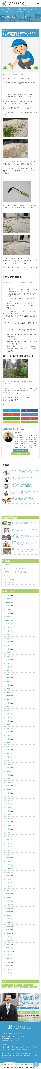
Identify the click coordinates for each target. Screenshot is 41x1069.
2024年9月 (8, 678)
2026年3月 (8, 613)
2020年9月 (8, 850)
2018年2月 (8, 940)
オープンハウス (8, 985)
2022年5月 (8, 778)
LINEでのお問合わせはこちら (28, 1012)
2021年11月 (8, 800)
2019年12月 (8, 883)
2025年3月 (8, 656)
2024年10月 (8, 674)
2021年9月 (8, 807)
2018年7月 (8, 922)
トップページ (7, 1053)
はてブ (29, 414)
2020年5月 (8, 865)
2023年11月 (8, 714)
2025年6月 (8, 645)
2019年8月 (8, 897)
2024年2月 (8, 703)
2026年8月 (8, 595)
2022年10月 (8, 760)
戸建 (11, 987)
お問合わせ (7, 1058)
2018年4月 (8, 933)
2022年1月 (8, 793)
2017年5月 (8, 973)
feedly (30, 422)
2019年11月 (8, 886)
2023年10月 (8, 717)
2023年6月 (8, 732)
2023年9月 (8, 721)
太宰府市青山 (27, 985)
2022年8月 (8, 768)
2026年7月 (8, 598)
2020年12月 (8, 839)
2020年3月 (8, 872)
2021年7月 (8, 814)
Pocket (29, 418)
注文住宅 (23, 987)
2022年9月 (8, 764)
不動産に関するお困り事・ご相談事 (14, 75)
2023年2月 (8, 746)
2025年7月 (8, 642)
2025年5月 (8, 649)
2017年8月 (8, 962)
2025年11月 (8, 627)
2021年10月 (8, 803)
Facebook (30, 411)
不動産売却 (27, 1053)
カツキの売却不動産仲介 (20, 454)
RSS (12, 422)
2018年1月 (8, 944)
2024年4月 (8, 696)
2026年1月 (8, 620)
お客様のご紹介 (9, 565)
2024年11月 (8, 670)
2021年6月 (8, 818)
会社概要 (27, 1055)
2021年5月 (8, 821)
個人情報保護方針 (27, 1064)
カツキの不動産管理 (20, 451)
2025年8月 (8, 638)
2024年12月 (8, 667)
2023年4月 (8, 739)
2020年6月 (8, 861)
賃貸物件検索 (7, 1055)
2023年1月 (8, 750)
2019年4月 (8, 911)
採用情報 (35, 1055)
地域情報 (7, 575)
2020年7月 (8, 857)
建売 (5, 987)
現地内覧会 (33, 987)
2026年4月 (8, 609)
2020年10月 (8, 847)
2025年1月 (8, 663)
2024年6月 (8, 688)
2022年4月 (8, 782)
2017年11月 (8, 951)
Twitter (12, 411)
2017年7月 (8, 965)
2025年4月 (8, 652)
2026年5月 (8, 606)
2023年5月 (8, 735)
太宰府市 (18, 985)
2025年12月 (8, 624)
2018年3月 (8, 937)
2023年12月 (8, 710)
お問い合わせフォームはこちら (27, 1008)
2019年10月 (8, 890)
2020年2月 (8, 875)
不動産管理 (17, 1053)
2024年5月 (8, 692)
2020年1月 (8, 879)
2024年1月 (8, 706)
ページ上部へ (36, 1065)
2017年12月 (8, 947)
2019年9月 (8, 893)
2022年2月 (8, 789)
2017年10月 (8, 955)
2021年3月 (8, 829)
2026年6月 (8, 602)
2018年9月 (8, 915)
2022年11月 (8, 757)
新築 (17, 987)
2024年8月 (8, 681)
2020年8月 (8, 854)
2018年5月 (8, 929)
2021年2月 (8, 832)
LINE (11, 418)
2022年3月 (8, 786)
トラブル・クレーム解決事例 (13, 568)
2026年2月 (8, 616)
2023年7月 (8, 728)
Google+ (12, 414)
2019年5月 (8, 908)
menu (38, 5)
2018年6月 (8, 926)
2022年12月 (8, 753)
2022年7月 (8, 771)
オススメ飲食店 (10, 579)
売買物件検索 (18, 1055)
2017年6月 (8, 969)
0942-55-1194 (31, 1002)
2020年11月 (8, 843)
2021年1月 (8, 836)
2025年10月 (8, 631)
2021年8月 (8, 811)
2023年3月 (8, 742)
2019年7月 (8, 901)
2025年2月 (8, 660)
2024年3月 (8, 699)
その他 (8, 582)
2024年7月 (8, 685)
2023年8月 (8, 724)
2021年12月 (8, 796)
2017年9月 (8, 958)
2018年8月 (8, 919)
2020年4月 (8, 868)
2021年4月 (8, 825)
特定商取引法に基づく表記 (11, 1064)
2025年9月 (8, 634)
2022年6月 (8, 775)
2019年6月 (8, 904)
